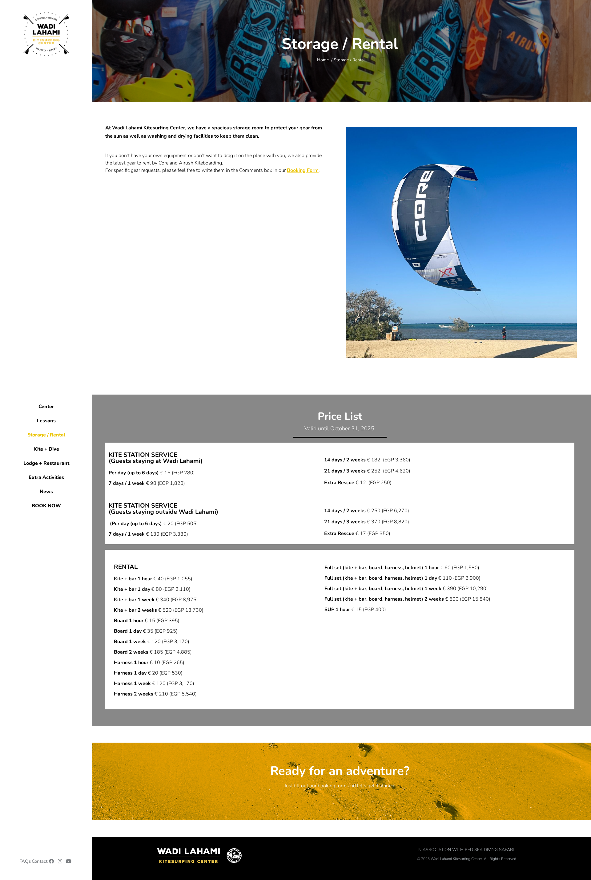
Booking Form (303, 170)
